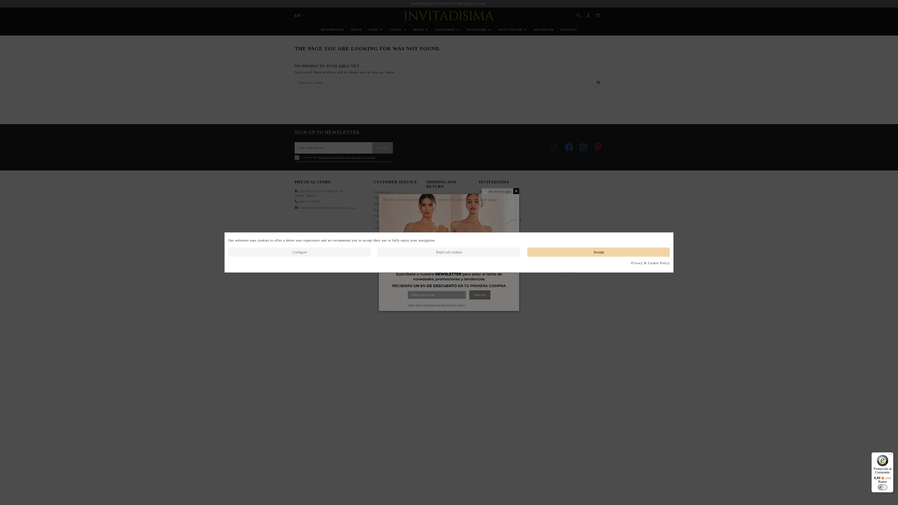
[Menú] (890, 455)
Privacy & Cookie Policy (650, 263)
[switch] (882, 487)
